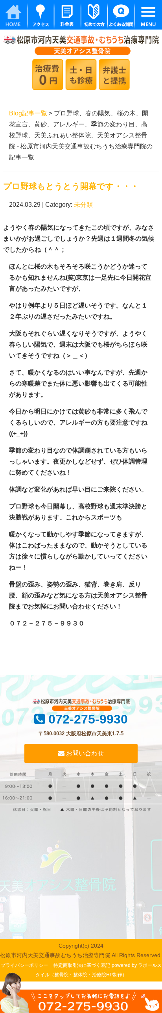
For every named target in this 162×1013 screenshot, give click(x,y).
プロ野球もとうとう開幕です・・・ (71, 186)
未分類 (83, 204)
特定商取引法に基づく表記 (81, 965)
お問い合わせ (84, 753)
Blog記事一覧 (28, 113)
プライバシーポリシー (24, 965)
